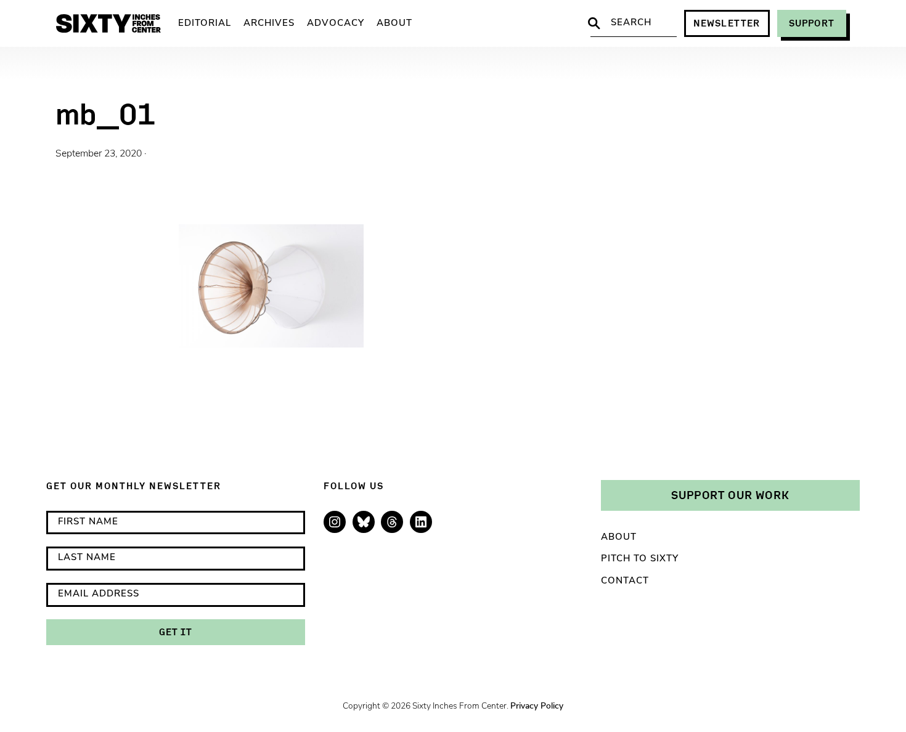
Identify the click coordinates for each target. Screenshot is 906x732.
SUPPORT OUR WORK (730, 495)
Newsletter (727, 23)
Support (812, 23)
